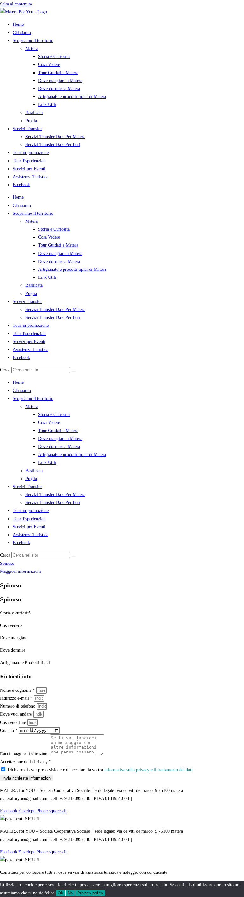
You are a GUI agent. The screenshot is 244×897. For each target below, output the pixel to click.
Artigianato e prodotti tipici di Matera (72, 96)
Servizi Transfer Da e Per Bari (52, 144)
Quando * (9, 730)
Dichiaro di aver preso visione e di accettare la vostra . (101, 769)
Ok (60, 893)
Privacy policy (90, 893)
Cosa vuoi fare (13, 722)
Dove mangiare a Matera (60, 80)
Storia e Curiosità (54, 56)
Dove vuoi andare (16, 714)
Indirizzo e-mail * (17, 698)
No (70, 893)
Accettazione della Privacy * (25, 762)
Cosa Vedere (49, 64)
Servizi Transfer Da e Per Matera (55, 136)
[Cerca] (73, 371)
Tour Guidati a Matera (58, 72)
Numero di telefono (18, 706)
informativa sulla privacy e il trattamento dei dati (148, 769)
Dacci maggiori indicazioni (25, 754)
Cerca (5, 370)
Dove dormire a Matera (59, 88)
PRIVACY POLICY (151, 798)
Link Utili (47, 104)
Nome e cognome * (18, 690)
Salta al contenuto (16, 4)
